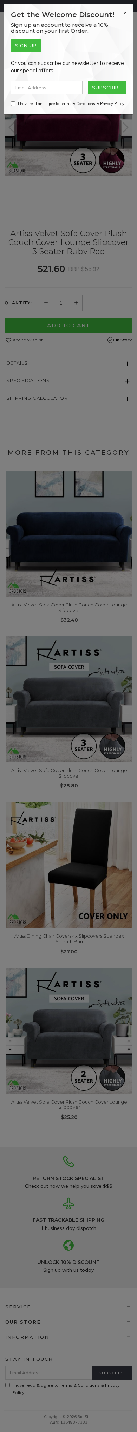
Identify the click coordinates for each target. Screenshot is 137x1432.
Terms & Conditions (77, 103)
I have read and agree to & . (71, 103)
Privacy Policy (112, 103)
